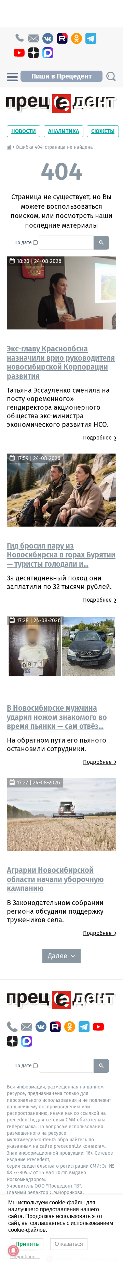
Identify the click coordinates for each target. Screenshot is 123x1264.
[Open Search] (110, 76)
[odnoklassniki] (76, 38)
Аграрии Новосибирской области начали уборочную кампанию (55, 879)
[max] (47, 52)
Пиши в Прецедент (61, 76)
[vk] (47, 38)
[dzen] (33, 52)
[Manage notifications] (13, 1250)
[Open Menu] (12, 76)
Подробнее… (25, 1256)
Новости (23, 131)
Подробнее (98, 437)
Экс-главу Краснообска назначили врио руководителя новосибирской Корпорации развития (61, 362)
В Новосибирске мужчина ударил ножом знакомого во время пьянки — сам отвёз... (57, 717)
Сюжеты (102, 131)
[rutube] (62, 38)
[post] (33, 38)
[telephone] (19, 38)
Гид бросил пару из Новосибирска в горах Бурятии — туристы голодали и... (61, 555)
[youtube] (19, 52)
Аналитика (63, 131)
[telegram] (90, 38)
